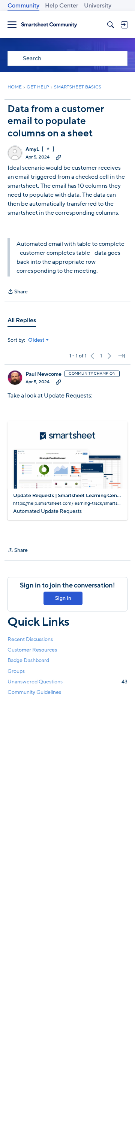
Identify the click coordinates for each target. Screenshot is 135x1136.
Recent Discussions (30, 639)
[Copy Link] (58, 157)
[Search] (110, 24)
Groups (16, 671)
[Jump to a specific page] (122, 356)
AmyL (32, 149)
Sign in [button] (63, 598)
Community (23, 5)
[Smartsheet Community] (49, 25)
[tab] (21, 320)
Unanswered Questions (68, 681)
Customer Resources (32, 649)
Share (18, 292)
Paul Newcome (44, 374)
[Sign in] (124, 24)
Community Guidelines (34, 692)
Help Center (61, 5)
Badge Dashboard (28, 660)
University (97, 5)
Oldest (36, 340)
